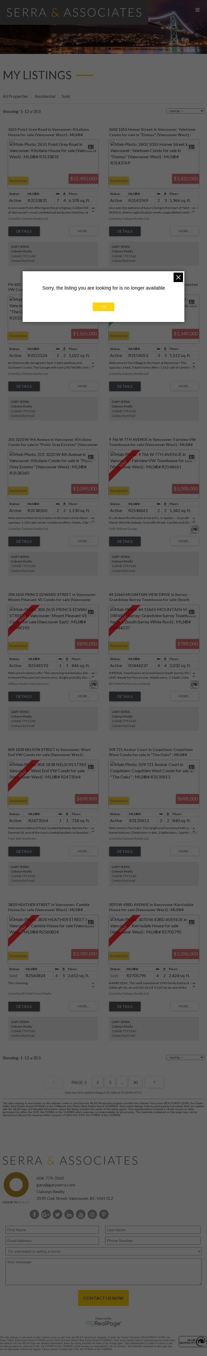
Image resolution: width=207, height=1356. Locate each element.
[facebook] (35, 1214)
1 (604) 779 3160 (23, 256)
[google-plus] (47, 1214)
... (122, 1082)
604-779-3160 (50, 1177)
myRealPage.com (103, 1324)
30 (135, 1082)
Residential (45, 96)
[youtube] (82, 1214)
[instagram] (93, 1214)
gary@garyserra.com (55, 1184)
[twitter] (58, 1214)
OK (103, 306)
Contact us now (103, 1297)
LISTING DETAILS (24, 231)
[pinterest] (105, 1214)
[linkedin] (70, 1214)
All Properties (15, 96)
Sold (66, 96)
